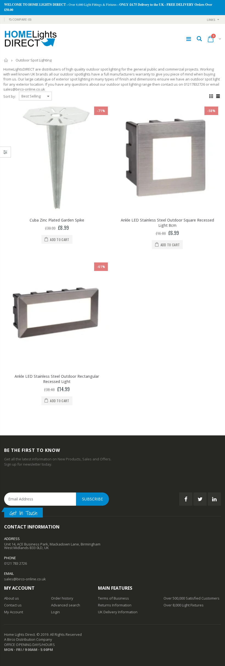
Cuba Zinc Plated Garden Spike (57, 220)
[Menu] (188, 39)
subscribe (92, 499)
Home (6, 60)
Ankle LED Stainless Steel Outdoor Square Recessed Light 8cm (167, 222)
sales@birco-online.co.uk (25, 579)
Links (211, 20)
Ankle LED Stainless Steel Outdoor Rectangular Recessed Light (57, 379)
